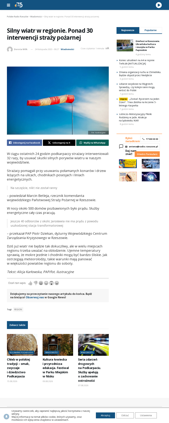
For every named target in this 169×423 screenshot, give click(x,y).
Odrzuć (125, 415)
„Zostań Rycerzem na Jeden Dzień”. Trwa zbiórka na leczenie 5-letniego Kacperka (139, 102)
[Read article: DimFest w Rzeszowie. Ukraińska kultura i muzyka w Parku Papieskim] (125, 46)
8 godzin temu (127, 124)
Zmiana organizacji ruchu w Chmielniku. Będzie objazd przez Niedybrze (140, 74)
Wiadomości (67, 49)
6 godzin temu (127, 78)
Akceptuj (105, 415)
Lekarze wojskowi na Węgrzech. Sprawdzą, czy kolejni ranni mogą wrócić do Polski (137, 87)
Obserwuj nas (35, 297)
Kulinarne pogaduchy (21, 352)
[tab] (128, 30)
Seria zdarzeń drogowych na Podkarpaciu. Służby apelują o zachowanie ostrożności (89, 369)
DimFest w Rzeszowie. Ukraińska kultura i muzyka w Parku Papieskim (148, 46)
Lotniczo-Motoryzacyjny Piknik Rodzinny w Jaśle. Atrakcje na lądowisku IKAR (135, 117)
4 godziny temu (143, 54)
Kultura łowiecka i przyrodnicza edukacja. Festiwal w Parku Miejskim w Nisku (56, 367)
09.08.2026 (48, 381)
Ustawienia (146, 415)
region (18, 309)
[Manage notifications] (6, 416)
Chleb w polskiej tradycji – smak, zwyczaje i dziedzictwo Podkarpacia (18, 367)
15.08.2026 (12, 381)
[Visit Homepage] (18, 5)
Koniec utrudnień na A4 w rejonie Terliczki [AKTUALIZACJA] (136, 62)
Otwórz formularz (147, 154)
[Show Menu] (8, 5)
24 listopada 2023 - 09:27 (47, 49)
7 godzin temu (127, 93)
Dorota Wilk (20, 49)
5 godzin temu (127, 66)
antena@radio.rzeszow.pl (143, 146)
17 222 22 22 (152, 138)
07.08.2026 (83, 385)
